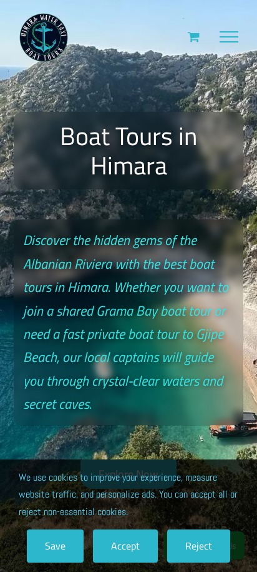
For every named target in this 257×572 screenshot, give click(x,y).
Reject (198, 545)
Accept (125, 545)
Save (55, 545)
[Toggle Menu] (229, 37)
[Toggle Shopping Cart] (194, 36)
